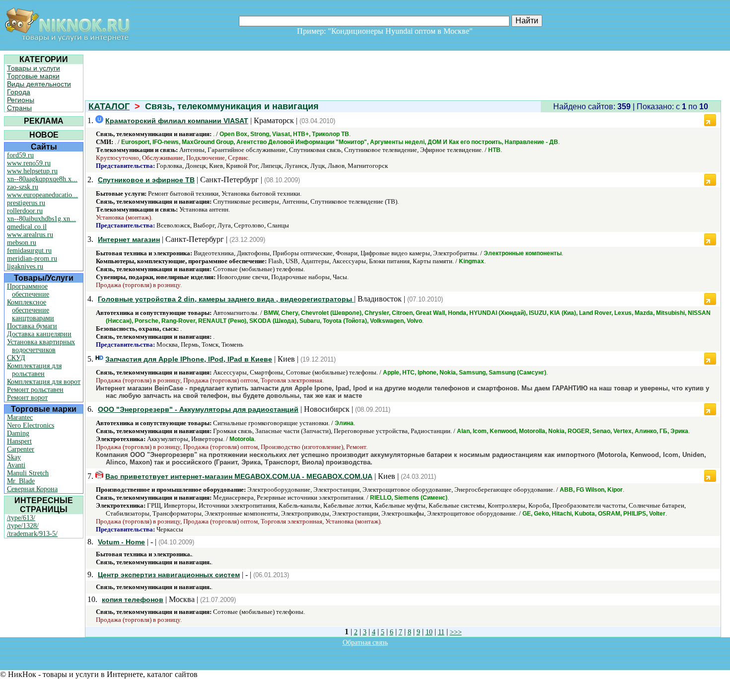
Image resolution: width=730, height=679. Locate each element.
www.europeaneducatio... (42, 195)
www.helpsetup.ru (32, 171)
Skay (14, 457)
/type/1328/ (23, 525)
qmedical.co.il (27, 226)
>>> (456, 632)
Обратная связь (365, 642)
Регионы (20, 100)
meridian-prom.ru (32, 258)
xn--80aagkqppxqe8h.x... (42, 179)
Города (18, 92)
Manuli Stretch (28, 473)
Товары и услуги (33, 68)
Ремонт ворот (27, 397)
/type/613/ (21, 518)
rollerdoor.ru (25, 211)
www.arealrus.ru (30, 234)
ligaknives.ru (25, 266)
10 (429, 632)
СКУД (16, 358)
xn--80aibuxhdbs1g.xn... (41, 219)
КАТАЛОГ (109, 106)
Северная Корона (32, 489)
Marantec (20, 417)
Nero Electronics (30, 425)
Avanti (16, 465)
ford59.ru (20, 155)
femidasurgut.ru (29, 250)
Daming (18, 433)
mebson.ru (21, 242)
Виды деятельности (39, 84)
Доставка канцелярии (39, 334)
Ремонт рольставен (35, 389)
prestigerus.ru (26, 203)
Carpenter (20, 449)
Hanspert (19, 441)
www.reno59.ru (29, 163)
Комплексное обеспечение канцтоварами (30, 310)
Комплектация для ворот (43, 381)
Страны (19, 108)
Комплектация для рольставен (34, 369)
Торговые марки (33, 76)
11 (441, 632)
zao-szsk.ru (22, 187)
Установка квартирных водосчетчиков (41, 346)
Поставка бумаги (32, 326)
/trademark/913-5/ (32, 533)
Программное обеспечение (28, 290)
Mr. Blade (21, 481)
